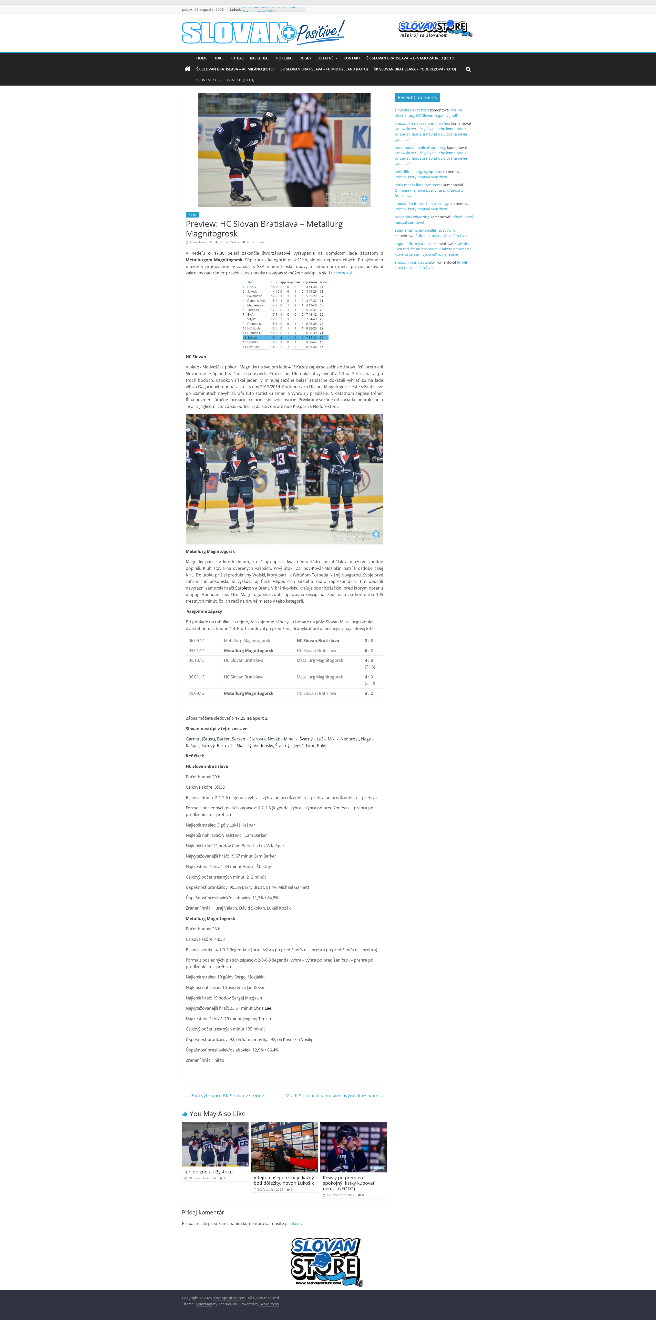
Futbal (237, 58)
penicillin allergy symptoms (418, 171)
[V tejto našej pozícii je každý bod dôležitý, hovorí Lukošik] (284, 1125)
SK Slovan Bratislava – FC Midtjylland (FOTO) (324, 69)
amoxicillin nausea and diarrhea (422, 123)
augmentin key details (414, 243)
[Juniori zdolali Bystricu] (215, 1125)
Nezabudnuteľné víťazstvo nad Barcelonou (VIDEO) (269, 12)
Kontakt (352, 58)
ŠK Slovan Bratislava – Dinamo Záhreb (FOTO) (410, 58)
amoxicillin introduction (415, 262)
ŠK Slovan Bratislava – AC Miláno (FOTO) (235, 69)
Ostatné (325, 58)
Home (201, 58)
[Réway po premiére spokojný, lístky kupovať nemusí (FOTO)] (353, 1125)
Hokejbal (284, 58)
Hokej (218, 58)
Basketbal (260, 58)
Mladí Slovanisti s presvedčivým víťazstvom (334, 1095)
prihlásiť (293, 1223)
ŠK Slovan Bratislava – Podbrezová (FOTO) (415, 69)
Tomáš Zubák (230, 242)
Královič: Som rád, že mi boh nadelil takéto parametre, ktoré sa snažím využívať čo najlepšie (434, 249)
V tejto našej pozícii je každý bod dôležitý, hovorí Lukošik (284, 1180)
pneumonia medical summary (420, 147)
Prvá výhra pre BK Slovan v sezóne (224, 1095)
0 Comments (256, 242)
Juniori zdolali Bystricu (208, 1172)
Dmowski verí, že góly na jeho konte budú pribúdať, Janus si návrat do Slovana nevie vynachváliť (431, 134)
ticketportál (342, 273)
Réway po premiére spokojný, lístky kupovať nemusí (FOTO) (348, 1183)
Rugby (305, 58)
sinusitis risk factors (412, 110)
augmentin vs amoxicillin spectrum (425, 230)
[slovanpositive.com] (187, 69)
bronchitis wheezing (412, 216)
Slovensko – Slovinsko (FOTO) (225, 79)
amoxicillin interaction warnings (422, 203)
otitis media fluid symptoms (418, 184)
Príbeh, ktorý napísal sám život (421, 176)
